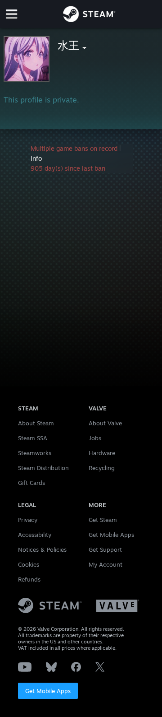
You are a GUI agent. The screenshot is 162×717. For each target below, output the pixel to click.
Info (36, 158)
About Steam (36, 423)
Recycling (102, 467)
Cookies (28, 564)
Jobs (95, 438)
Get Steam (103, 519)
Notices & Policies (42, 549)
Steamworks (34, 452)
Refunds (29, 579)
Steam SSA (32, 438)
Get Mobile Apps (48, 690)
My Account (105, 564)
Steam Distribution (43, 467)
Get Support (105, 549)
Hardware (102, 452)
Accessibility (34, 534)
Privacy (27, 519)
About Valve (105, 423)
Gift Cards (31, 482)
